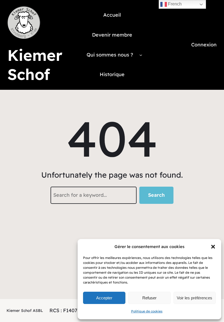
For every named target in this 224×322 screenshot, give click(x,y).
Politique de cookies (147, 311)
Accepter (104, 298)
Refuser (149, 298)
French (174, 4)
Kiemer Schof (35, 65)
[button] (213, 246)
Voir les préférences (194, 298)
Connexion (204, 44)
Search (156, 195)
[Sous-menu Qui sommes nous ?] (140, 54)
